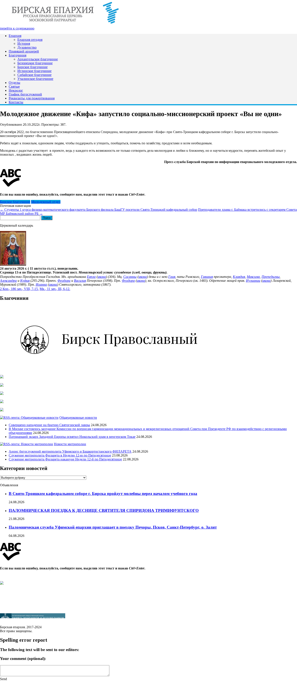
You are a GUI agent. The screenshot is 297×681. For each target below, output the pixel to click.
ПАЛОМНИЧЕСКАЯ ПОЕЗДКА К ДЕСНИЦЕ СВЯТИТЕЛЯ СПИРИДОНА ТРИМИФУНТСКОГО (104, 510)
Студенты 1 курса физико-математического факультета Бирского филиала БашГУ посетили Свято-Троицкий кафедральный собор (98, 209)
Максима (253, 277)
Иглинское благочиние (34, 71)
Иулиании (253, 280)
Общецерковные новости (78, 417)
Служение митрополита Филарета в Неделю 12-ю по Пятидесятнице (60, 455)
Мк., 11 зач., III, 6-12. (55, 289)
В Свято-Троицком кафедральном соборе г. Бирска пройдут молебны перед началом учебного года (103, 493)
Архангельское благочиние (37, 59)
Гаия (171, 277)
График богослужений (25, 94)
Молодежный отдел (45, 202)
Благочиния (17, 55)
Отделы (14, 82)
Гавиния (207, 277)
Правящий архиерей (24, 51)
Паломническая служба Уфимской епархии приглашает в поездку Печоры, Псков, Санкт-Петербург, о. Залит (113, 527)
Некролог (16, 90)
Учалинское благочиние (35, 79)
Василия (80, 280)
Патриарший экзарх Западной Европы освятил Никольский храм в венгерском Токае (72, 437)
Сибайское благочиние (34, 75)
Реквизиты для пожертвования (32, 98)
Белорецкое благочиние (35, 63)
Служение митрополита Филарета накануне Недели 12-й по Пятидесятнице (65, 459)
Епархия (15, 36)
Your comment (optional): (23, 658)
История (23, 43)
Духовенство (27, 47)
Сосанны (130, 277)
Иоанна (41, 284)
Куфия (25, 280)
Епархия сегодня (29, 39)
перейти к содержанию (17, 28)
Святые (14, 86)
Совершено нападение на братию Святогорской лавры (49, 425)
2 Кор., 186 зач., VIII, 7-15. (19, 289)
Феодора (63, 280)
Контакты (16, 102)
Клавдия (239, 277)
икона (102, 277)
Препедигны (271, 277)
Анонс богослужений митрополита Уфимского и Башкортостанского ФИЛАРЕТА (70, 451)
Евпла (91, 277)
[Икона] (13, 264)
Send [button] (3, 679)
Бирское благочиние (32, 67)
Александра (8, 280)
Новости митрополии (70, 444)
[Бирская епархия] (65, 24)
